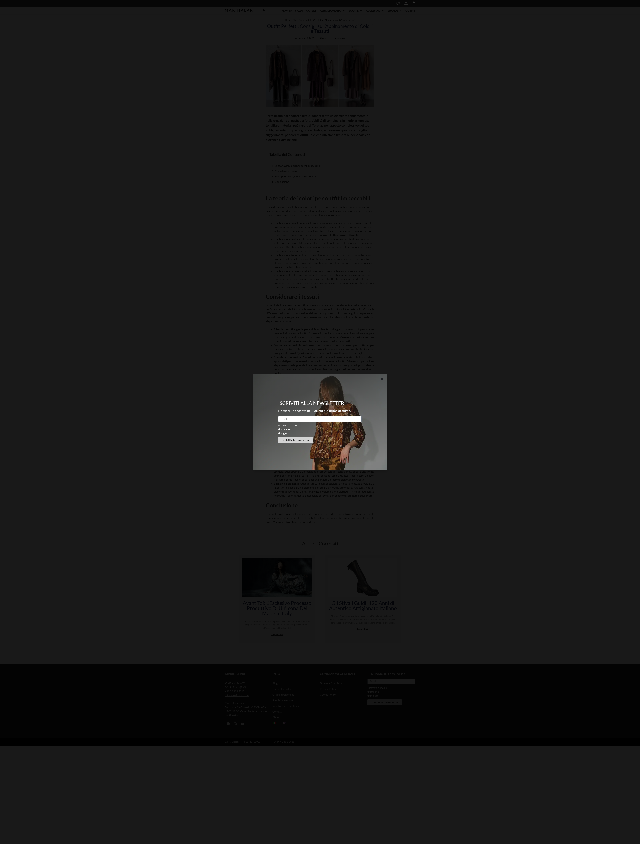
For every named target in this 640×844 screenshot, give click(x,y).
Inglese (285, 433)
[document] (320, 422)
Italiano (285, 429)
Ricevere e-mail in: (288, 425)
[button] (382, 379)
